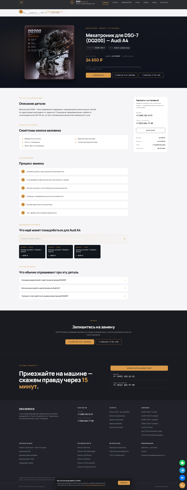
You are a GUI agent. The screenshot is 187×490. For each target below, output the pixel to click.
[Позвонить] (182, 485)
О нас (137, 2)
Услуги (115, 2)
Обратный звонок (54, 12)
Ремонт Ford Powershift (86, 463)
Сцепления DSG (25, 451)
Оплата (144, 451)
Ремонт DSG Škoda (84, 455)
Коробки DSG (127, 2)
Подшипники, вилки (26, 463)
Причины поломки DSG (117, 447)
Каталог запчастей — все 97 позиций (32, 447)
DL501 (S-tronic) (147, 427)
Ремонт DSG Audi (84, 447)
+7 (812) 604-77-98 (86, 421)
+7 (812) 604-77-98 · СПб (151, 75)
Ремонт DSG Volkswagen (86, 451)
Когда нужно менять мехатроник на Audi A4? (41, 288)
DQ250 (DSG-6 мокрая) (149, 416)
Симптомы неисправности (119, 451)
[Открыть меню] (21, 2)
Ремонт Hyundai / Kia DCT (87, 467)
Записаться (98, 75)
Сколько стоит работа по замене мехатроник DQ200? (45, 296)
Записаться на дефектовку (139, 368)
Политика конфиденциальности (153, 455)
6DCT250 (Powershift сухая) (151, 431)
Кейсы (146, 2)
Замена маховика (115, 423)
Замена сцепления (116, 420)
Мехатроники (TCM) (26, 459)
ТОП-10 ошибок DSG (116, 455)
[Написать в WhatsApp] (182, 463)
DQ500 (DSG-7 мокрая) (149, 423)
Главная (105, 2)
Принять (123, 483)
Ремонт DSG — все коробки (119, 412)
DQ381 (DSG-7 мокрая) (149, 420)
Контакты (164, 2)
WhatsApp (150, 130)
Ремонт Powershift (116, 427)
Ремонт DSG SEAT (84, 459)
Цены (154, 2)
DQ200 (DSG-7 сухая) (149, 412)
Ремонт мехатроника (117, 416)
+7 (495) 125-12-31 (85, 414)
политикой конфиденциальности (95, 485)
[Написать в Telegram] (182, 470)
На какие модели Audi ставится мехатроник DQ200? (44, 280)
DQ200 (32, 109)
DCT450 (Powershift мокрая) (152, 435)
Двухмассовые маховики (28, 455)
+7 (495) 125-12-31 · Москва (124, 75)
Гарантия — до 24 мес (149, 447)
